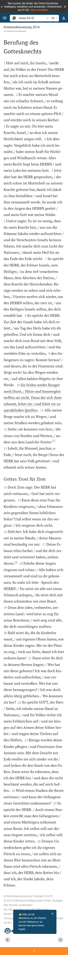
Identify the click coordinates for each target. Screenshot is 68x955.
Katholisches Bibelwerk (16, 31)
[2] (15, 562)
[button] (65, 6)
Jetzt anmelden (39, 10)
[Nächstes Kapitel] (60, 940)
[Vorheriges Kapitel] (8, 940)
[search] (32, 18)
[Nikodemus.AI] (8, 931)
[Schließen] (52, 913)
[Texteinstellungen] (63, 18)
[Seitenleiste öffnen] (34, 951)
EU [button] (53, 18)
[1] (53, 441)
